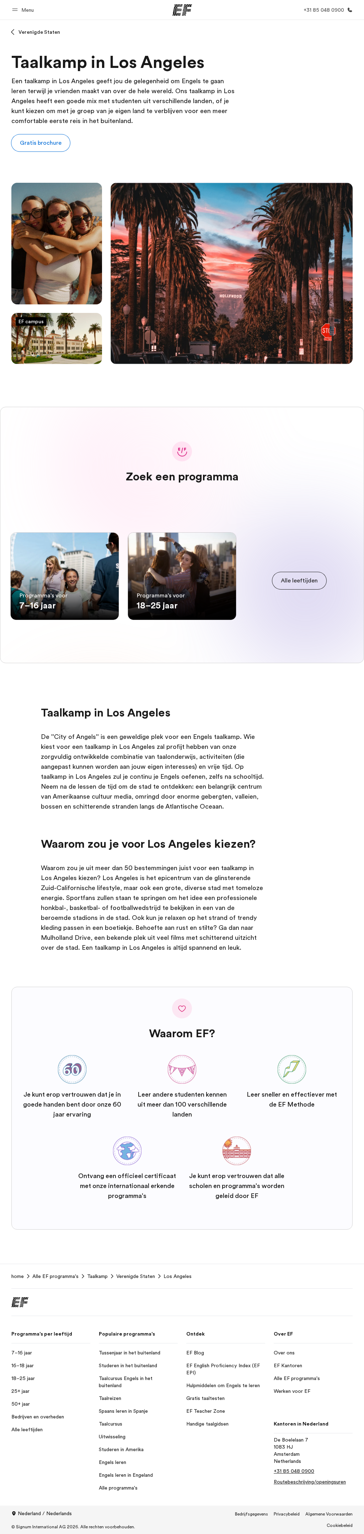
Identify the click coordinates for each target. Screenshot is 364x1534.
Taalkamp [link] (97, 1276)
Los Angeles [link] (178, 1276)
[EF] (182, 10)
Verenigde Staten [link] (135, 1276)
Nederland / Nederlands (45, 1513)
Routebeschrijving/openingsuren (310, 1482)
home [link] (17, 1276)
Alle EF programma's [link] (55, 1276)
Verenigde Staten (39, 32)
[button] (24, 10)
